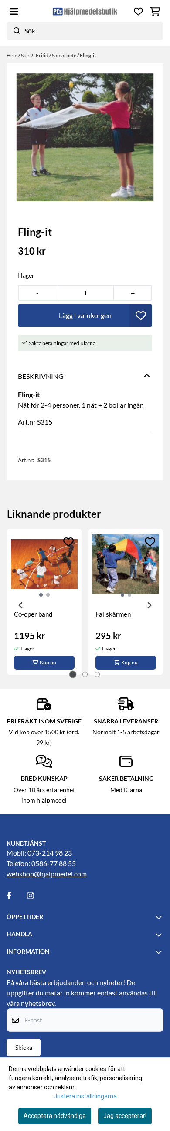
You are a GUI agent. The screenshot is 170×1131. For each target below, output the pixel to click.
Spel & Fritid (35, 55)
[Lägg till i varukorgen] (85, 315)
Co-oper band (33, 614)
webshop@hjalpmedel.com (47, 873)
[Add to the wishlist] (68, 542)
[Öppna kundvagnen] (154, 11)
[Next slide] (149, 605)
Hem (12, 55)
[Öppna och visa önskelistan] (138, 11)
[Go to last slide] (21, 605)
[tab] (73, 674)
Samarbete (64, 55)
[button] (141, 315)
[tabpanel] (44, 602)
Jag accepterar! (124, 1115)
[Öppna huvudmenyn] (14, 11)
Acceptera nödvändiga (55, 1115)
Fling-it (88, 55)
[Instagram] (36, 895)
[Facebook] (16, 895)
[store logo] (85, 12)
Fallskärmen (113, 614)
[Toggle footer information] (160, 917)
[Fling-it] (85, 137)
